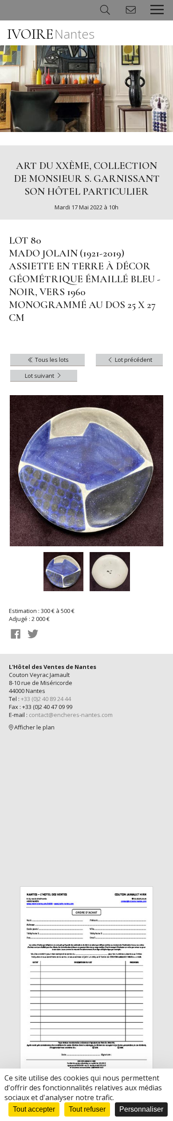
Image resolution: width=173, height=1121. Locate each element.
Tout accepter (34, 1109)
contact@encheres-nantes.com (71, 715)
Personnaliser (141, 1109)
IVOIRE (50, 34)
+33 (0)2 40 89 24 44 (46, 699)
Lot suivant (40, 376)
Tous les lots (51, 360)
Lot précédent (133, 360)
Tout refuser (87, 1109)
